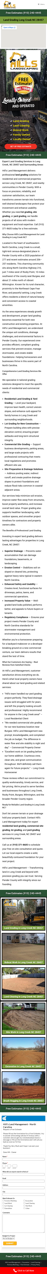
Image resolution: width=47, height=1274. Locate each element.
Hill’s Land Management (12, 1262)
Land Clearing (35, 1262)
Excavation (25, 1262)
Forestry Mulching (13, 1265)
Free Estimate (25, 1265)
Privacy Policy (35, 1265)
